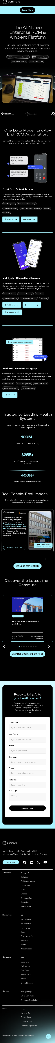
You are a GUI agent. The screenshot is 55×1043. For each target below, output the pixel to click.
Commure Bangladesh (29, 1000)
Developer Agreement (29, 1026)
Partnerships (25, 966)
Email (11, 745)
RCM (23, 890)
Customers (25, 962)
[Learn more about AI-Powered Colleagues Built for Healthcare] (10, 219)
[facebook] (25, 862)
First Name (13, 722)
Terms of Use (25, 1013)
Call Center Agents (28, 881)
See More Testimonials (28, 566)
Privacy (23, 1009)
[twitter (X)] (38, 862)
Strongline (25, 902)
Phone (11, 768)
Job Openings (26, 992)
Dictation (24, 877)
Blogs (23, 932)
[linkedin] (32, 862)
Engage (24, 894)
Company (13, 757)
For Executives (26, 924)
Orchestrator (25, 885)
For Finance (25, 928)
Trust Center (25, 970)
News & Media (26, 974)
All (22, 915)
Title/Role (13, 780)
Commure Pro (26, 898)
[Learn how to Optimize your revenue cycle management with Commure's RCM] (9, 395)
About (23, 958)
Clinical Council (27, 983)
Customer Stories (27, 936)
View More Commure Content (27, 654)
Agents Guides (26, 949)
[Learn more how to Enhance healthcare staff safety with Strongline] (12, 312)
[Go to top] (48, 1036)
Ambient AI (25, 873)
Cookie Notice (26, 1017)
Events (23, 979)
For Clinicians (26, 919)
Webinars (24, 940)
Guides (23, 945)
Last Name (13, 734)
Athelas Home (26, 906)
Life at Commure (27, 996)
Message (13, 791)
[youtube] (45, 862)
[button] (50, 2)
